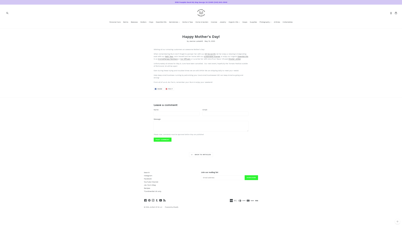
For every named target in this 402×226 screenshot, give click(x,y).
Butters (143, 22)
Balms (125, 22)
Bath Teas (169, 56)
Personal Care (115, 22)
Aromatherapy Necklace (168, 59)
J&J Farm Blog (150, 185)
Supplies (253, 22)
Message (157, 119)
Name (156, 110)
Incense (214, 22)
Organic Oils (235, 22)
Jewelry (223, 22)
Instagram (148, 176)
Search (147, 172)
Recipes (147, 188)
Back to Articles (202, 154)
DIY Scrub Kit (210, 54)
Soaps (244, 22)
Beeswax (134, 22)
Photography (266, 22)
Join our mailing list (209, 172)
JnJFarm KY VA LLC (156, 207)
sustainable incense (212, 56)
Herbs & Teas (187, 22)
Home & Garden (201, 22)
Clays (151, 22)
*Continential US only (152, 191)
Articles (277, 22)
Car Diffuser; (185, 59)
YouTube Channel (151, 182)
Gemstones (175, 22)
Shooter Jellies (234, 59)
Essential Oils (161, 22)
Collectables (288, 22)
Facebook (148, 179)
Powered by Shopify (171, 207)
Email (205, 110)
